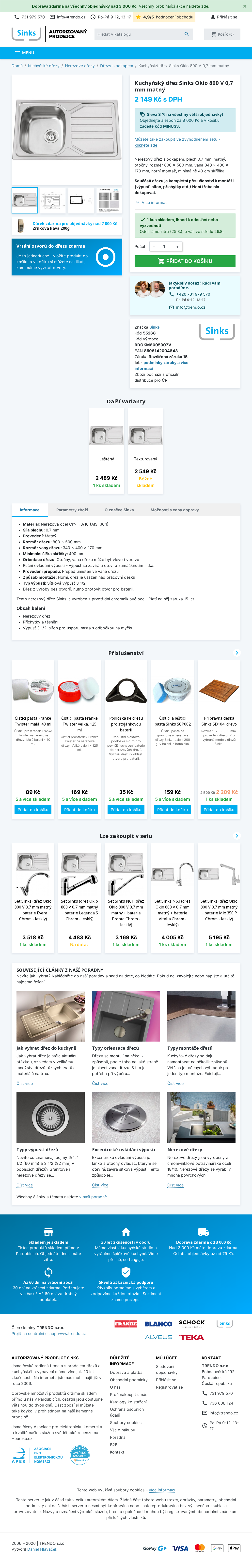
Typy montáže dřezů (190, 1048)
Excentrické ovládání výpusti (123, 1149)
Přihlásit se (166, 1379)
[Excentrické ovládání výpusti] (126, 1117)
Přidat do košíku (185, 261)
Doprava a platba (126, 1372)
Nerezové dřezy (184, 1149)
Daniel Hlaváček (42, 1549)
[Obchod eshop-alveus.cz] (158, 1337)
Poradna (118, 1437)
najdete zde (197, 6)
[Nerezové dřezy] (201, 1117)
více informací (162, 1489)
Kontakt (117, 1452)
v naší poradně (93, 1196)
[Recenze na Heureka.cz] (80, 1457)
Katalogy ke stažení (128, 1401)
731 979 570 (29, 17)
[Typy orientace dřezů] (126, 1016)
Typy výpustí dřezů (37, 1149)
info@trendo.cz (67, 17)
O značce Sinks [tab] (119, 509)
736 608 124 (221, 1403)
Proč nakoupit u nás (128, 1394)
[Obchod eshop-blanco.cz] (158, 1324)
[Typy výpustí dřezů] (50, 1117)
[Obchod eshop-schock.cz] (191, 1324)
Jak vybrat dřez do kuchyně (46, 1048)
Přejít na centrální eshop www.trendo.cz (49, 1333)
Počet (140, 246)
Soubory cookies (126, 1422)
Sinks (154, 327)
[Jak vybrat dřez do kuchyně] (50, 1016)
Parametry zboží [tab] (72, 509)
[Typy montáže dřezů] (201, 1016)
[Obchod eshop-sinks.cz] (224, 1324)
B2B (113, 1444)
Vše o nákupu (122, 1429)
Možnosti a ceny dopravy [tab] (175, 509)
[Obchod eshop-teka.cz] (191, 1337)
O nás (115, 1387)
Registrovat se (169, 1387)
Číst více (24, 1083)
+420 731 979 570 (193, 294)
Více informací (155, 202)
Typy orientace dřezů (115, 1048)
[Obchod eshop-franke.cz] (125, 1324)
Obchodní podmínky (129, 1379)
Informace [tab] (30, 509)
